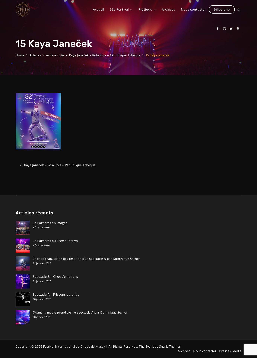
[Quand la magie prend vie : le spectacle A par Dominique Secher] (23, 317)
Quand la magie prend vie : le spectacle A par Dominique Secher (80, 312)
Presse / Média (230, 351)
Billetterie (222, 9)
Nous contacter (193, 9)
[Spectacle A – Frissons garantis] (23, 299)
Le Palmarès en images (50, 223)
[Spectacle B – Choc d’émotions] (23, 281)
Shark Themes (170, 346)
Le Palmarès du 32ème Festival (56, 241)
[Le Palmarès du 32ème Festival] (23, 246)
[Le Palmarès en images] (23, 228)
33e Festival (119, 9)
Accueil (98, 9)
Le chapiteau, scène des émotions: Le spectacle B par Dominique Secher (86, 259)
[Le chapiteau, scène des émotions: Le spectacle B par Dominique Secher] (23, 263)
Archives (168, 9)
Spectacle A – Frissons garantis (56, 294)
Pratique (145, 9)
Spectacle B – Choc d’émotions (55, 277)
